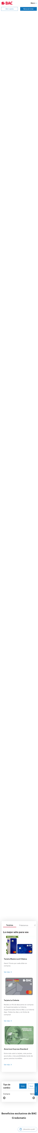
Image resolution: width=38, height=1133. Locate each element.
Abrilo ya (6, 54)
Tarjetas (9, 925)
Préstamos (23, 925)
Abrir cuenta (9, 9)
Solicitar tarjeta (32, 96)
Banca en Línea (28, 9)
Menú (33, 3)
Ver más (19, 59)
